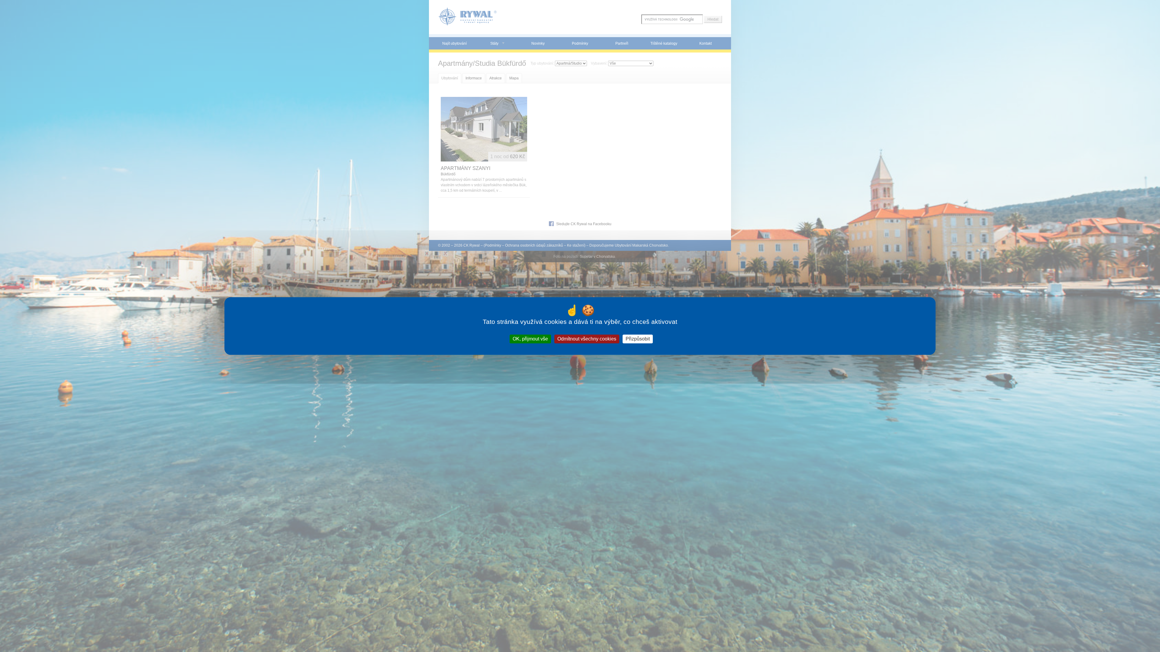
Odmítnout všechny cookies (586, 338)
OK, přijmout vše (530, 338)
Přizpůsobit (638, 338)
